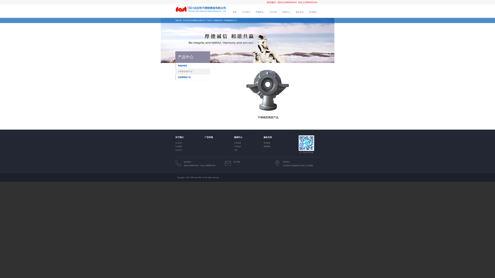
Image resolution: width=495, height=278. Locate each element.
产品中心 (209, 20)
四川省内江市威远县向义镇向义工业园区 (298, 166)
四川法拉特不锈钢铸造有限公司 (194, 20)
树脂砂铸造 (218, 20)
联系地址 (286, 162)
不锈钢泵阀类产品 (230, 20)
